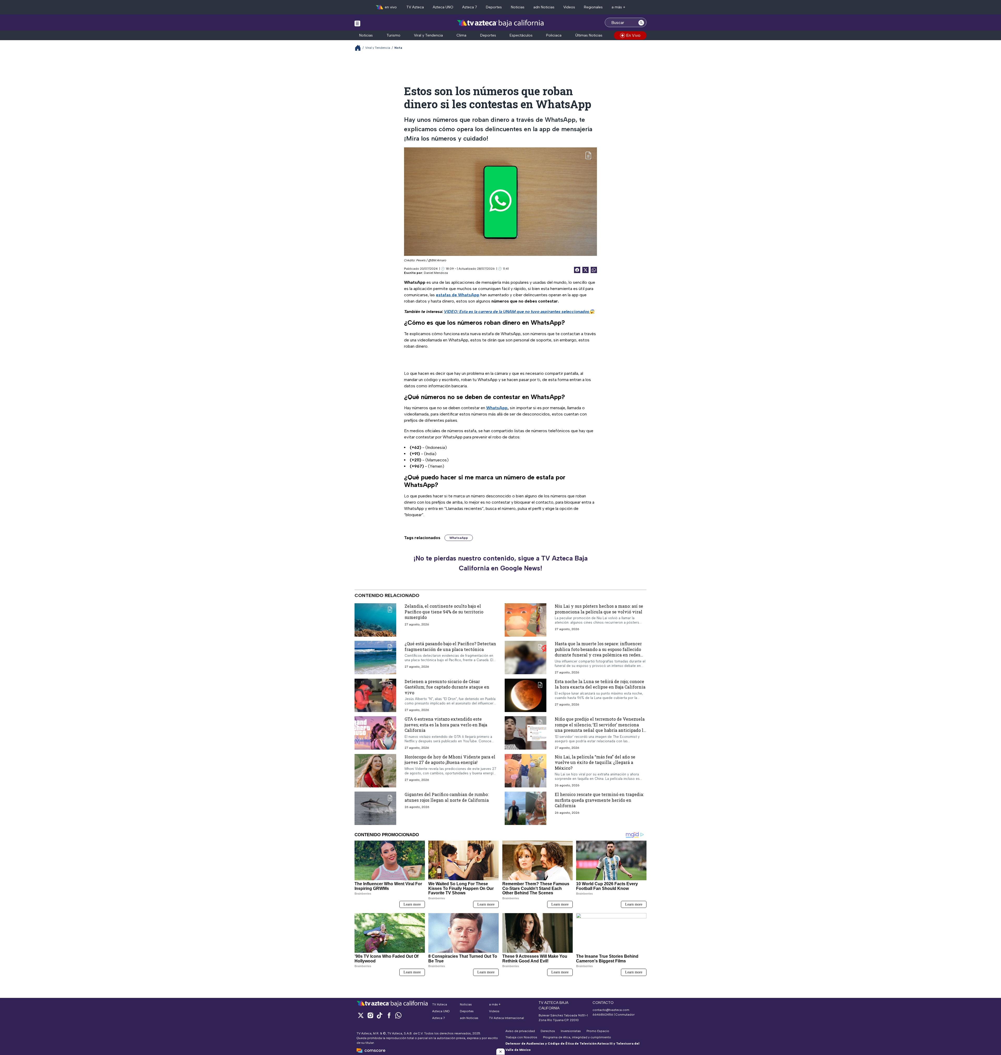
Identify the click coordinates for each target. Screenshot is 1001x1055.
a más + (618, 7)
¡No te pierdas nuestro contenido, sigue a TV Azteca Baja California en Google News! (500, 563)
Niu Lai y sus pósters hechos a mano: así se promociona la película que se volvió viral (599, 608)
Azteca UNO (443, 7)
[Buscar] (641, 22)
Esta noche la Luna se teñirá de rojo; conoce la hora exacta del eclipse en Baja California (600, 684)
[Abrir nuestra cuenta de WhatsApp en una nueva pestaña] (398, 1015)
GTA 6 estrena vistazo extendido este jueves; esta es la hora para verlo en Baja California (446, 724)
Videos (569, 7)
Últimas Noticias (588, 35)
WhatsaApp (458, 538)
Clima (461, 35)
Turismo (393, 35)
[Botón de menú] (357, 23)
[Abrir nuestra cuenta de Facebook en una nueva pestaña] (389, 1015)
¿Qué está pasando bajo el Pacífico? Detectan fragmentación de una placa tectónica (450, 646)
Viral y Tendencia (428, 35)
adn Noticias (543, 7)
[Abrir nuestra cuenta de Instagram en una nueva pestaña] (370, 1015)
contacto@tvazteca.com (611, 1010)
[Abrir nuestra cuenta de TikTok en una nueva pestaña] (379, 1015)
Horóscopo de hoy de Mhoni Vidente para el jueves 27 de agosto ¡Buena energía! (450, 759)
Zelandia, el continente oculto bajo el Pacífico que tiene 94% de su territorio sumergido (444, 611)
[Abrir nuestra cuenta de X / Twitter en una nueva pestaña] (361, 1015)
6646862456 (603, 1014)
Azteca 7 (469, 7)
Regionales (593, 7)
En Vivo (633, 35)
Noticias (517, 7)
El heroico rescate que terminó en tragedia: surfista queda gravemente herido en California (599, 800)
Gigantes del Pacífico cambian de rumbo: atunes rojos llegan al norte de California (447, 797)
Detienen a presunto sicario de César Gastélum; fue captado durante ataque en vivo (447, 687)
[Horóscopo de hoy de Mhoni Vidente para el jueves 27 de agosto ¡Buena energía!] (375, 770)
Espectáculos (521, 35)
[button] (500, 1051)
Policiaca (553, 35)
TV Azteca (415, 7)
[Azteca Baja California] (500, 23)
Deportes (494, 7)
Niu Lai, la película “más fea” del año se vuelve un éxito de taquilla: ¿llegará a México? (595, 762)
